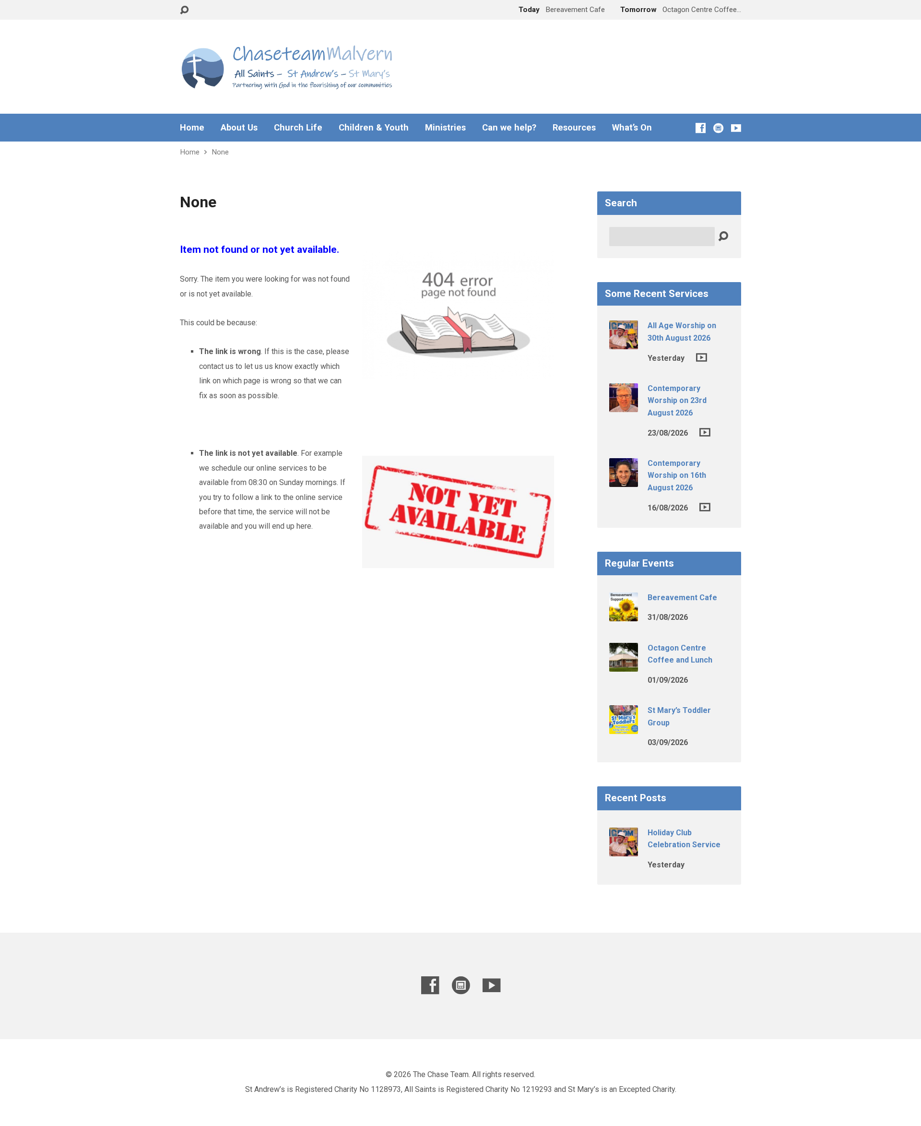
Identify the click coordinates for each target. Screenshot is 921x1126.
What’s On (632, 127)
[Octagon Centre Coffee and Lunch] (623, 664)
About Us (239, 127)
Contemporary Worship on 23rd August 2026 (677, 400)
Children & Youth (374, 127)
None (220, 152)
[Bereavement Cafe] (623, 614)
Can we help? (509, 127)
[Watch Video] (701, 357)
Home (192, 127)
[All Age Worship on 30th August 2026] (623, 342)
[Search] (723, 237)
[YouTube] (736, 128)
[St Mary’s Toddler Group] (623, 727)
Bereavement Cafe (682, 597)
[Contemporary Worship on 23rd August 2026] (623, 405)
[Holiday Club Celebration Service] (623, 849)
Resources (574, 127)
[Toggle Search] (184, 10)
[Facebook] (701, 128)
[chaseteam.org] (718, 128)
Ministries (445, 127)
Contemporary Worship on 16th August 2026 (677, 475)
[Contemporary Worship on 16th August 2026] (623, 480)
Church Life (298, 127)
